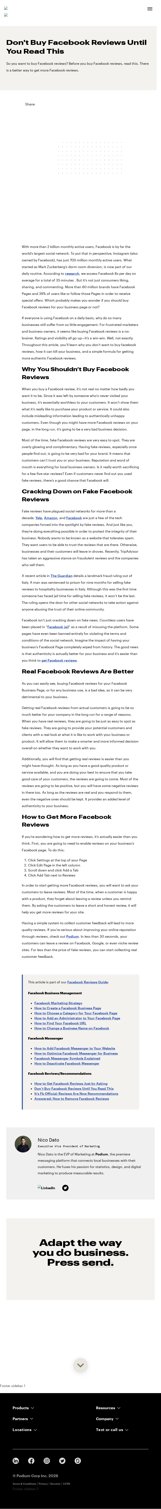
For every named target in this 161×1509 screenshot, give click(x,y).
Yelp (38, 518)
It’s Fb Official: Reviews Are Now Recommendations (76, 1093)
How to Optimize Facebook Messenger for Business (76, 1053)
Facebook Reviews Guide (87, 982)
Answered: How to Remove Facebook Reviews (71, 1099)
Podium (72, 936)
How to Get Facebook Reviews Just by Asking (71, 1083)
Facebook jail (58, 627)
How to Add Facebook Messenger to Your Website (74, 1048)
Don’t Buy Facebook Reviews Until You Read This (74, 1088)
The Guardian (62, 576)
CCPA (66, 1483)
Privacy (43, 1483)
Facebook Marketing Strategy (58, 1003)
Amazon (50, 518)
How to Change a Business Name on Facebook (71, 1028)
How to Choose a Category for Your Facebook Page (75, 1013)
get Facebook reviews (59, 660)
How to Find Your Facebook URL (60, 1023)
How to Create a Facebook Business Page (67, 1008)
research (72, 273)
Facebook (74, 518)
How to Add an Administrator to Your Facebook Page (77, 1018)
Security (55, 1483)
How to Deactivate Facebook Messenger (66, 1063)
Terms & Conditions (24, 1483)
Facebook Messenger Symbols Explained (67, 1058)
